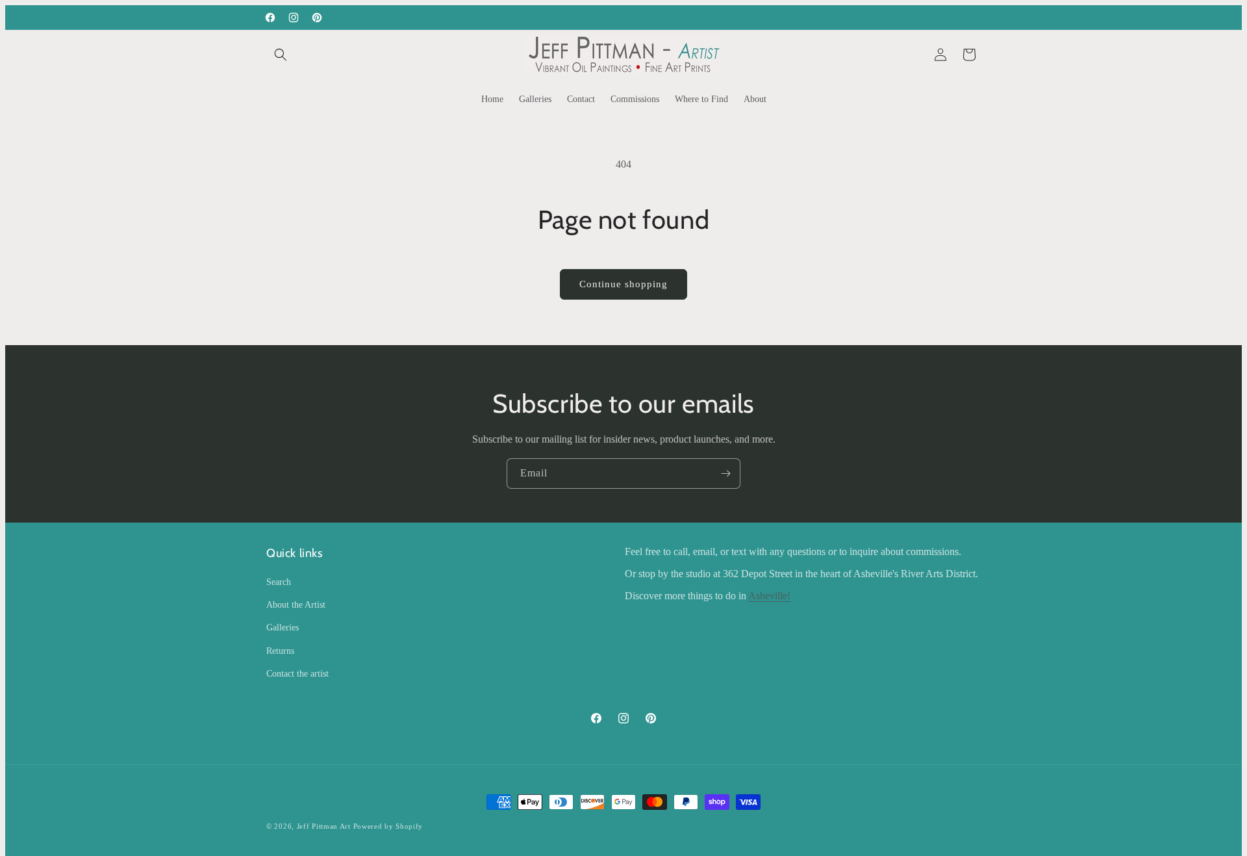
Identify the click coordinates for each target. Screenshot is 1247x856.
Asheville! (769, 595)
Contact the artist (297, 674)
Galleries (282, 627)
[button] (280, 54)
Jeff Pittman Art (324, 826)
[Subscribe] (725, 473)
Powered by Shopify (388, 826)
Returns (280, 651)
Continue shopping (623, 284)
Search (278, 582)
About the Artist (295, 605)
